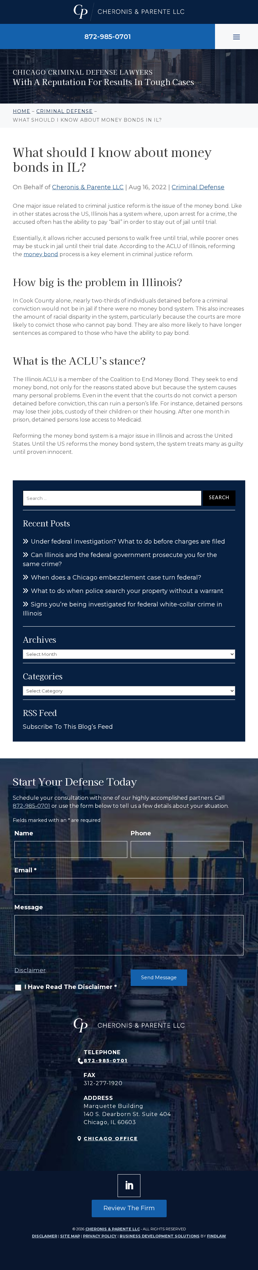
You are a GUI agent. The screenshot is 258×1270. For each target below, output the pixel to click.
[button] (236, 36)
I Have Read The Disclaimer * (71, 987)
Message (28, 907)
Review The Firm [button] (129, 1208)
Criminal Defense (198, 187)
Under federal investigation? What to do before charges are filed (128, 541)
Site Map (70, 1236)
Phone (141, 833)
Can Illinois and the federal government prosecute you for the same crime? (120, 559)
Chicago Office (111, 1139)
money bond (41, 254)
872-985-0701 (107, 37)
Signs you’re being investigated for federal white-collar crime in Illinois (122, 609)
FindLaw (216, 1236)
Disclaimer (30, 970)
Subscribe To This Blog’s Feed (68, 726)
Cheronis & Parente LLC (88, 187)
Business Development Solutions (160, 1236)
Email (25, 870)
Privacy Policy (100, 1236)
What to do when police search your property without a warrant (127, 591)
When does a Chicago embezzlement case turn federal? (116, 577)
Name (23, 833)
